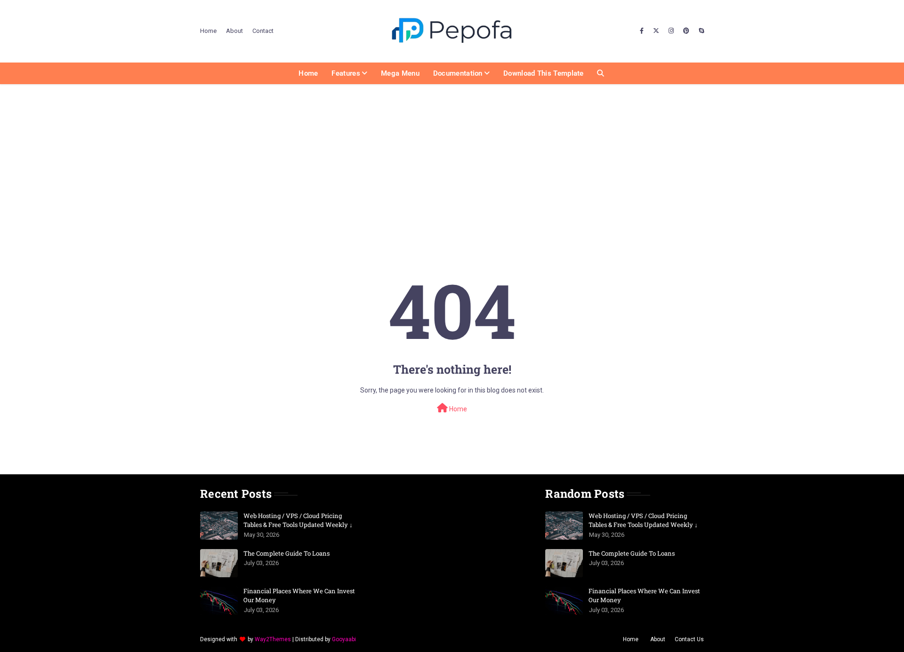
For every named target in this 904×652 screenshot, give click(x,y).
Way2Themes (273, 639)
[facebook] (642, 31)
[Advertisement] (452, 154)
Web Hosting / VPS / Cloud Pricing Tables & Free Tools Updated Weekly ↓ (298, 520)
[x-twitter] (656, 31)
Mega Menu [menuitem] (400, 73)
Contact (263, 30)
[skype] (700, 31)
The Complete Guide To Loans (286, 553)
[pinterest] (686, 31)
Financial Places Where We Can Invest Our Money (299, 596)
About (234, 30)
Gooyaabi (344, 639)
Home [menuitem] (308, 73)
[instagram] (671, 31)
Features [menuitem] (345, 73)
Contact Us (689, 639)
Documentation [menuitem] (458, 73)
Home (208, 30)
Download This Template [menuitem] (543, 73)
